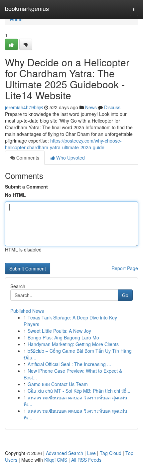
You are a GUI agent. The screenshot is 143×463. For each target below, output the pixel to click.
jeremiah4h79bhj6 (24, 107)
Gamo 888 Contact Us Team (58, 384)
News (91, 107)
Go (125, 295)
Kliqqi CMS (55, 459)
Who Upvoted (70, 157)
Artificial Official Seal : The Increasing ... (69, 364)
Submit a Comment (26, 186)
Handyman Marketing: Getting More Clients (73, 344)
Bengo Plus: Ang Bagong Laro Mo (63, 337)
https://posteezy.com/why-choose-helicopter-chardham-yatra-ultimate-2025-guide (63, 144)
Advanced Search (64, 453)
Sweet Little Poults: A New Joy (59, 330)
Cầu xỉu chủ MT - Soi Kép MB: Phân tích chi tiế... (79, 390)
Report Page (124, 268)
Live (91, 453)
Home (16, 19)
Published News (27, 310)
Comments (27, 157)
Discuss (112, 107)
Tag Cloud (110, 453)
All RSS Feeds (86, 459)
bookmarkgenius (27, 8)
